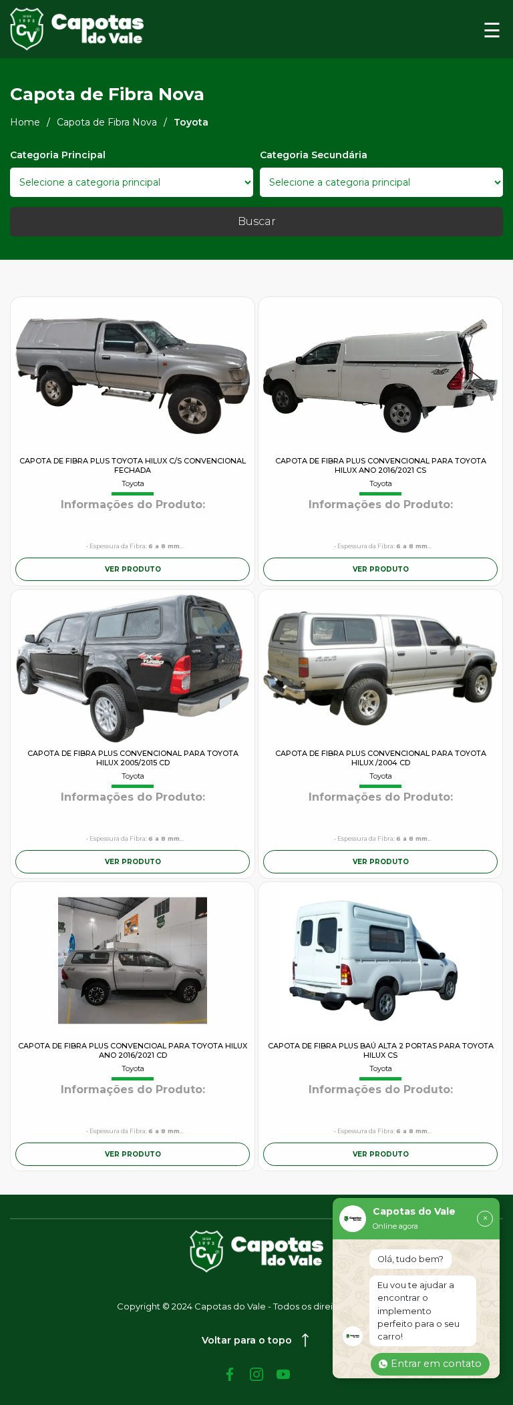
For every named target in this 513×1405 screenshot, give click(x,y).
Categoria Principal (58, 155)
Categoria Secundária (313, 155)
